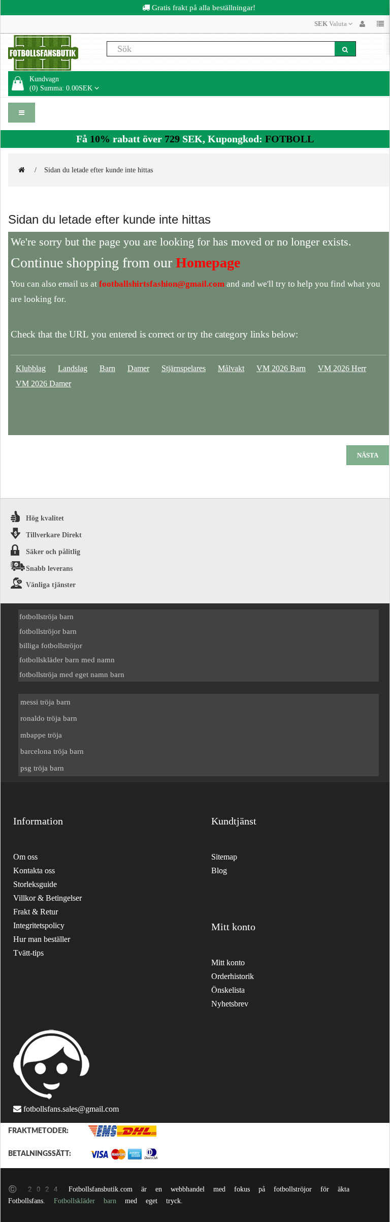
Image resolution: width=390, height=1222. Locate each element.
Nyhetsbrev (229, 1003)
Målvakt (231, 368)
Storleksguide (35, 884)
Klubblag (31, 368)
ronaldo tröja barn (48, 718)
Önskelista (228, 990)
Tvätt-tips (28, 953)
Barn (107, 368)
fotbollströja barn (46, 616)
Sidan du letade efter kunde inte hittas (98, 169)
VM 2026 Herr (342, 368)
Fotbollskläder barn (85, 1201)
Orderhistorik (232, 976)
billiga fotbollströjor (50, 645)
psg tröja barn (42, 768)
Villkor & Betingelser (47, 898)
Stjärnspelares (183, 368)
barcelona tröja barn (52, 751)
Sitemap (224, 856)
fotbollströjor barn (48, 631)
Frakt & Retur (35, 911)
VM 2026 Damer (43, 383)
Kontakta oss (34, 870)
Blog (219, 870)
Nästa (367, 455)
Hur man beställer (41, 939)
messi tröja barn (45, 702)
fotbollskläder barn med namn (67, 659)
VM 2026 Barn (281, 368)
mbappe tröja (41, 735)
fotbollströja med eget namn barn (71, 674)
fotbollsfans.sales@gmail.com (71, 1109)
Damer (138, 368)
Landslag (72, 368)
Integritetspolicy (38, 925)
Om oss (25, 856)
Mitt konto (228, 962)
